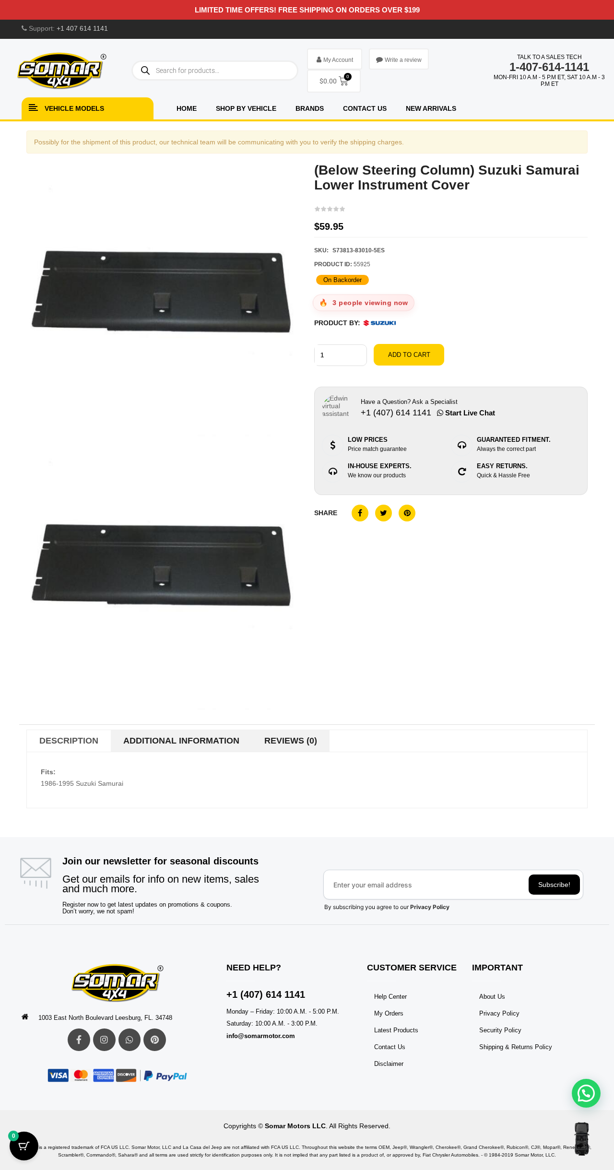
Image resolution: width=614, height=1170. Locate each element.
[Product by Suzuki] (379, 323)
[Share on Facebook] (360, 513)
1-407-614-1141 (549, 66)
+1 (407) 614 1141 (265, 994)
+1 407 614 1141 (82, 28)
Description (68, 740)
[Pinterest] (154, 1039)
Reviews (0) (290, 740)
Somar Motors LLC (295, 1126)
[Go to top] (581, 1139)
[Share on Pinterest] (407, 513)
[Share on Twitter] (383, 513)
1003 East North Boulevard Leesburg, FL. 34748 (105, 1017)
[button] (586, 1093)
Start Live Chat (469, 413)
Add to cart (409, 354)
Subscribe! (554, 884)
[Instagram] (104, 1039)
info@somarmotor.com (260, 1036)
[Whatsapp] (129, 1039)
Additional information (181, 740)
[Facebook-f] (79, 1039)
